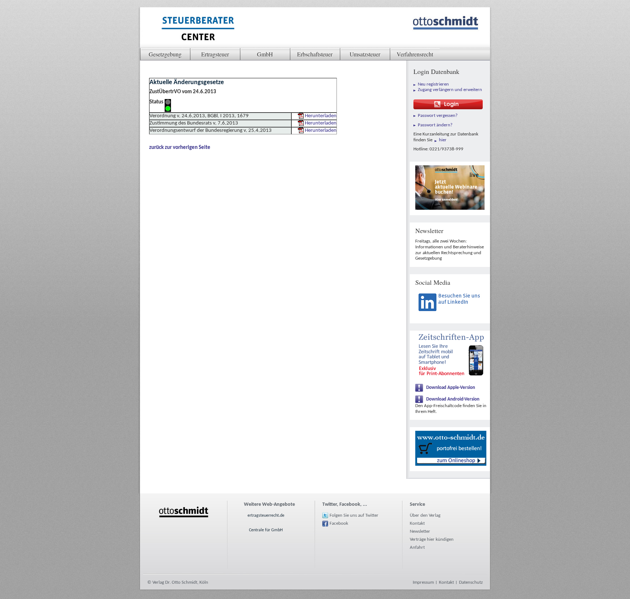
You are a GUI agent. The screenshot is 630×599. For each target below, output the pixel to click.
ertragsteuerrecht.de (266, 515)
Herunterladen (321, 116)
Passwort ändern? (435, 125)
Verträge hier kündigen (432, 539)
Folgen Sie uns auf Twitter (354, 515)
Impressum (423, 582)
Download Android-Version (452, 399)
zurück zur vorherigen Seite (179, 147)
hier (443, 140)
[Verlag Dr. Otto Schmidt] (197, 29)
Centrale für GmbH (266, 530)
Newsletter (420, 531)
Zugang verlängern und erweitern (450, 89)
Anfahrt (417, 547)
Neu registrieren (433, 84)
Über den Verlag (425, 515)
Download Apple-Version (450, 387)
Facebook (339, 523)
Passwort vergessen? (438, 115)
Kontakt (417, 523)
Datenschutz (471, 582)
